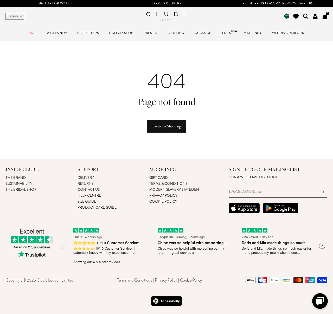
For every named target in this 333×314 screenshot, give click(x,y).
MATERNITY (253, 33)
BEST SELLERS (88, 33)
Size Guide (87, 201)
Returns (85, 183)
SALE (32, 33)
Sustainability (19, 183)
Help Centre (89, 195)
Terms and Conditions (134, 280)
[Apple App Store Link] (244, 209)
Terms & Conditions (168, 183)
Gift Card (158, 177)
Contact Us (89, 189)
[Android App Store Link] (280, 209)
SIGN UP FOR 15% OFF (56, 3)
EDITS (226, 33)
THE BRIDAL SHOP (21, 189)
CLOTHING (176, 33)
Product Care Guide (97, 207)
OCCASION (203, 33)
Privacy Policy (163, 195)
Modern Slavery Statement (175, 189)
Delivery (86, 177)
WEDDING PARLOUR (288, 33)
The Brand (16, 177)
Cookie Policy (163, 201)
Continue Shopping (166, 126)
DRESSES (150, 33)
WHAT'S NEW (57, 33)
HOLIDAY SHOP (121, 33)
